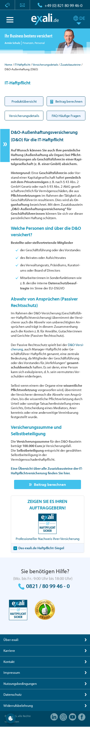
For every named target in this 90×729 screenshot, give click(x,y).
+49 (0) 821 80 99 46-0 (63, 5)
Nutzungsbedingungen (20, 683)
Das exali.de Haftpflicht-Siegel (41, 548)
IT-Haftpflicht (22, 64)
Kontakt (9, 661)
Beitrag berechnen (50, 484)
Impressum (11, 672)
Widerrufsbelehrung (18, 705)
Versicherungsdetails (45, 64)
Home (8, 64)
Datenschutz (12, 694)
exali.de (45, 19)
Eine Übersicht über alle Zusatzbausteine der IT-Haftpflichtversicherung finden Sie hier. (47, 470)
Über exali (10, 639)
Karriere (9, 650)
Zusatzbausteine (70, 64)
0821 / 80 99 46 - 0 (48, 585)
